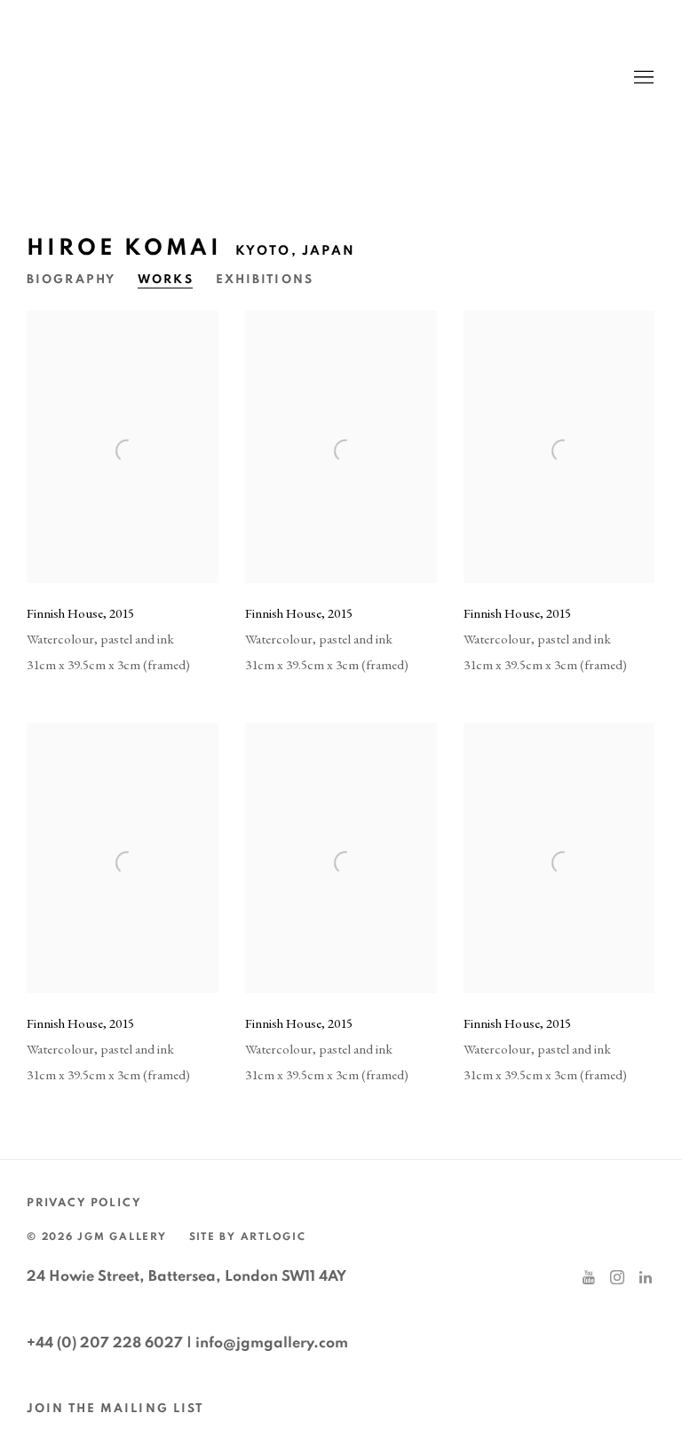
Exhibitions (264, 279)
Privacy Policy (84, 1203)
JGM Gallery (195, 77)
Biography (71, 279)
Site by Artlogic (247, 1237)
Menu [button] (642, 78)
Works (166, 279)
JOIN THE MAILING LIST (115, 1408)
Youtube (588, 1278)
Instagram (617, 1278)
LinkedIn (645, 1278)
